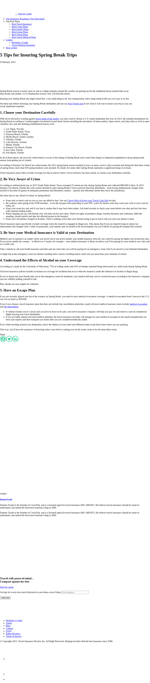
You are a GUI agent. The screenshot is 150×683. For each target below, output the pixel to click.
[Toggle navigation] (16, 14)
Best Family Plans (20, 29)
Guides (9, 40)
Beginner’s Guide (20, 42)
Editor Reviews (13, 633)
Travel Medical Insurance (23, 45)
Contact (9, 628)
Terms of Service (14, 636)
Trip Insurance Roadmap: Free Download (25, 19)
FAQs (8, 631)
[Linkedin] (15, 339)
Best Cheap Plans (20, 34)
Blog (8, 625)
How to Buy (11, 48)
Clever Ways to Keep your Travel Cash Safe (87, 200)
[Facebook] (3, 339)
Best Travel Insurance (22, 24)
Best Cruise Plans (20, 26)
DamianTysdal (6, 499)
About (9, 623)
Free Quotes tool (75, 103)
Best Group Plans (20, 32)
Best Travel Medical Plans (24, 37)
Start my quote (25, 14)
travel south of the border (47, 118)
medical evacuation (138, 304)
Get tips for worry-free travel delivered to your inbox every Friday (31, 592)
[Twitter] (9, 339)
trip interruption (11, 306)
